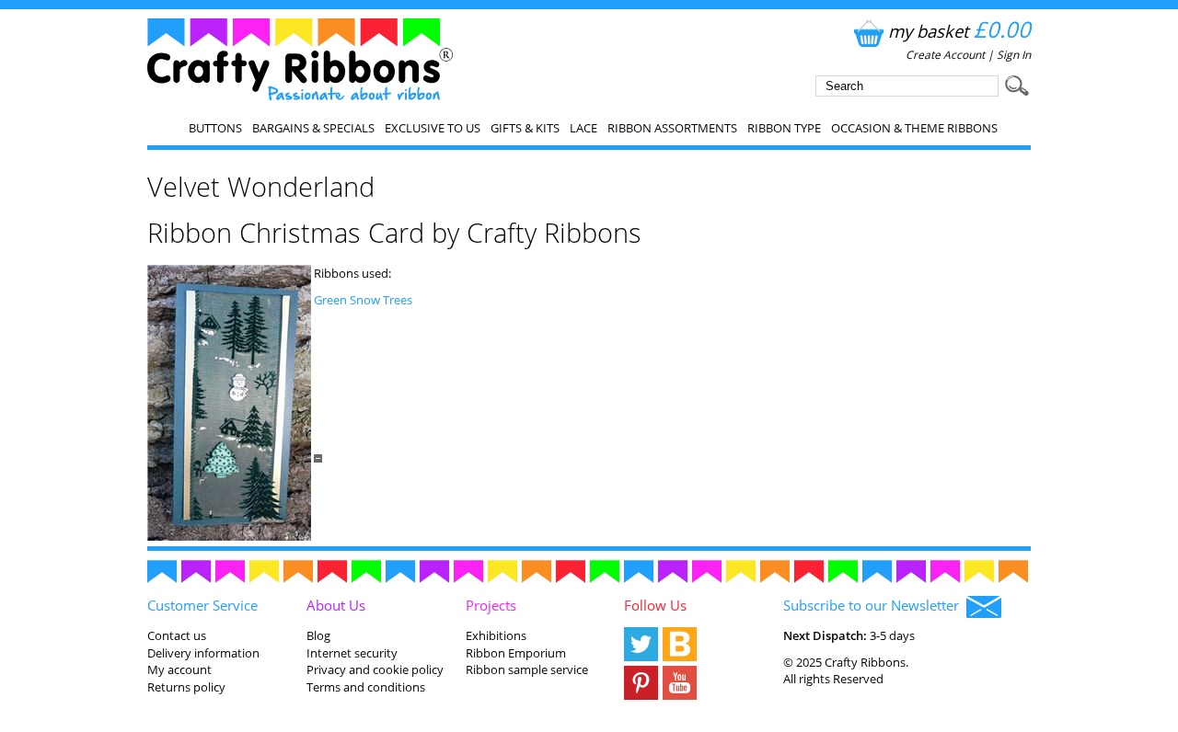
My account (179, 669)
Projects (491, 605)
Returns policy (186, 687)
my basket (959, 30)
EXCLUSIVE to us (432, 128)
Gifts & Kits (525, 128)
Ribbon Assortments (672, 128)
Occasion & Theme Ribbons (914, 128)
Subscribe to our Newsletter (874, 605)
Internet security (352, 653)
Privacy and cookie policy (375, 669)
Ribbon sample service (527, 669)
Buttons (215, 128)
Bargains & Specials (313, 128)
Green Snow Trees (363, 300)
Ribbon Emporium (516, 653)
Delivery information (203, 653)
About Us (335, 605)
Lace (583, 128)
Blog (318, 635)
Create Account (945, 55)
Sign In (1014, 55)
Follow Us (655, 605)
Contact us (176, 635)
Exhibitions (496, 635)
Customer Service (202, 605)
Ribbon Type (784, 128)
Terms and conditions (365, 687)
